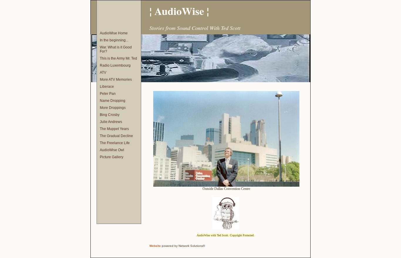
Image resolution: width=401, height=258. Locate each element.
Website (155, 245)
